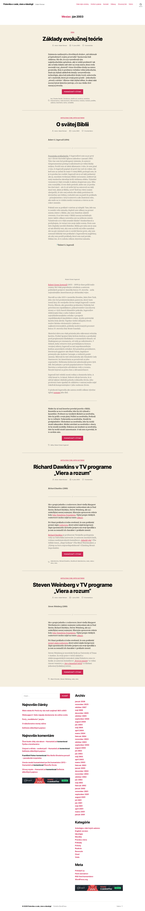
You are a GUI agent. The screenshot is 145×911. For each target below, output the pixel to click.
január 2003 (80, 768)
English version (81, 831)
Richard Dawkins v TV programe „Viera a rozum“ (72, 470)
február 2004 (80, 736)
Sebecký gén (86, 540)
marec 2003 (80, 762)
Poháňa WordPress (59, 906)
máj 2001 (79, 806)
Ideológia (79, 834)
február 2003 (80, 765)
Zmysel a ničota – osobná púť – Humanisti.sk (40, 748)
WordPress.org (81, 879)
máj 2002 (79, 783)
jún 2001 (78, 803)
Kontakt (106, 4)
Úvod (77, 854)
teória (65, 102)
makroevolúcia (64, 100)
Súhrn (131, 4)
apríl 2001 (79, 809)
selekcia (53, 102)
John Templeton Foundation (64, 515)
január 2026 (80, 701)
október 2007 (80, 707)
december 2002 (82, 771)
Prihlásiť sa (79, 871)
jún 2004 (79, 725)
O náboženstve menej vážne (34, 724)
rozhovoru (63, 525)
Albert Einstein (55, 679)
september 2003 (82, 745)
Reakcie (78, 848)
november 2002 (82, 774)
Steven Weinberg (65, 679)
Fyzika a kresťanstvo (30, 744)
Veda (72, 32)
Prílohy (78, 846)
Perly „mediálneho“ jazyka (33, 719)
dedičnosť (74, 98)
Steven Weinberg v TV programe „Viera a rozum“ (72, 588)
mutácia (82, 100)
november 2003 (82, 739)
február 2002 (80, 786)
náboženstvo (55, 561)
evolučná (86, 98)
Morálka (78, 837)
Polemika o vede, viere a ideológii (18, 4)
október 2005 (81, 716)
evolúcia (80, 98)
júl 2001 (78, 800)
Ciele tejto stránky (82, 4)
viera (55, 563)
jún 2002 (78, 780)
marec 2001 (80, 812)
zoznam (57, 392)
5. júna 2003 (75, 131)
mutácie (87, 100)
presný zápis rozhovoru (58, 643)
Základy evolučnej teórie (72, 39)
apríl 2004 (79, 730)
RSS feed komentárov (84, 876)
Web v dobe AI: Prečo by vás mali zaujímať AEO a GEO (44, 711)
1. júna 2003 (75, 597)
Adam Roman (63, 45)
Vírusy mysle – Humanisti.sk (34, 769)
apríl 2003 (79, 759)
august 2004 (80, 722)
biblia (52, 445)
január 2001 (80, 815)
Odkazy (113, 4)
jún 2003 (79, 754)
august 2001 (80, 797)
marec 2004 (80, 733)
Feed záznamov (81, 874)
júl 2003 (78, 751)
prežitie (93, 100)
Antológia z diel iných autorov (72, 118)
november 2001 (81, 791)
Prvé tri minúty (81, 661)
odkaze (80, 518)
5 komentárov (88, 131)
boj (51, 98)
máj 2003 (79, 757)
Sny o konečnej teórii (73, 663)
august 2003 (80, 748)
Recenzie (79, 851)
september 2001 (82, 794)
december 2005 (82, 713)
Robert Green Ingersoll (57, 285)
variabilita (71, 102)
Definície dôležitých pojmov (34, 728)
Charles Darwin (58, 98)
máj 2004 (79, 728)
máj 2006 (79, 710)
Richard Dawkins (55, 535)
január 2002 (80, 788)
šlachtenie (59, 102)
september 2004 (82, 719)
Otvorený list (122, 4)
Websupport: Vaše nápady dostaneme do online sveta (45, 715)
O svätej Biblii (72, 124)
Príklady (78, 843)
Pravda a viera (81, 840)
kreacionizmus (55, 100)
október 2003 (81, 742)
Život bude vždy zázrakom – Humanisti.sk (39, 741)
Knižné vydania (96, 4)
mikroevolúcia (74, 100)
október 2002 (81, 777)
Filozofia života (50, 765)
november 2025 (82, 704)
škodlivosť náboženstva (78, 561)
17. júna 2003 (76, 45)
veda (87, 561)
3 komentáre (89, 45)
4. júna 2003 (76, 479)
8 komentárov (88, 597)
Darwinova (66, 98)
